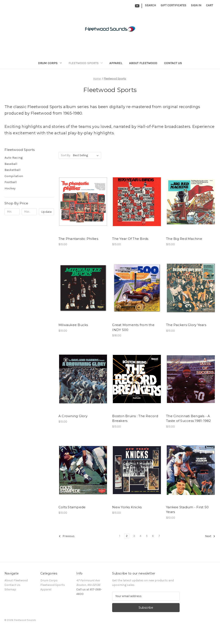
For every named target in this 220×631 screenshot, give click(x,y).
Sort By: (66, 155)
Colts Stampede (72, 507)
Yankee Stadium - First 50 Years (187, 509)
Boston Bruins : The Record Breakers (135, 418)
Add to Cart (83, 205)
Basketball (13, 170)
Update (46, 211)
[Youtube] (137, 6)
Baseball (11, 164)
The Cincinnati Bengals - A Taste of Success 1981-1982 (188, 418)
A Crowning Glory (72, 416)
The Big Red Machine (184, 239)
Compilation (14, 176)
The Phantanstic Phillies (78, 239)
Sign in (196, 5)
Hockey (10, 188)
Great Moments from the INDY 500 (133, 327)
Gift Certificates (173, 5)
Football (11, 182)
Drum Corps (48, 63)
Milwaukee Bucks (73, 325)
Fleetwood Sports (84, 63)
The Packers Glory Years (186, 325)
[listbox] (86, 155)
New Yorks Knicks (127, 507)
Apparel (115, 63)
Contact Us (173, 63)
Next (208, 536)
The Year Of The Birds (130, 239)
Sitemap (10, 589)
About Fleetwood (143, 63)
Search (150, 5)
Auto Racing (14, 157)
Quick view (82, 198)
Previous (68, 536)
